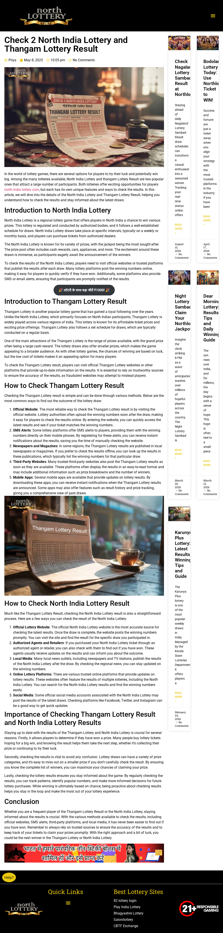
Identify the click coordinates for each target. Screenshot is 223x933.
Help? (9, 877)
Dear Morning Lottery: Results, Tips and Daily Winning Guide (212, 318)
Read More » (178, 228)
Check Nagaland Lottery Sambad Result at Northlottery (187, 78)
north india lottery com (21, 190)
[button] (212, 15)
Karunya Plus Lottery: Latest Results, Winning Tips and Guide (183, 554)
